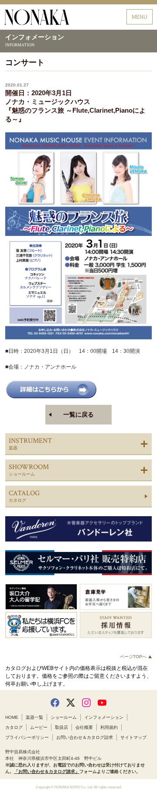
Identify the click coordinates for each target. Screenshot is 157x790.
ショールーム (64, 717)
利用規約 (109, 727)
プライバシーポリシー (27, 737)
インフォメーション (103, 717)
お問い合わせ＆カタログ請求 (84, 737)
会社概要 (84, 727)
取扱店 (61, 727)
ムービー (39, 727)
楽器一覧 (34, 717)
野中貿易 (36, 17)
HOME (11, 717)
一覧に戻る (78, 414)
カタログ (14, 727)
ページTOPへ (134, 656)
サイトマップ (133, 737)
